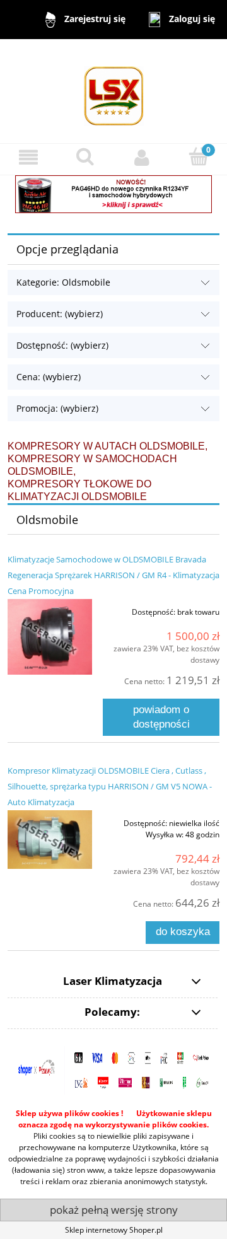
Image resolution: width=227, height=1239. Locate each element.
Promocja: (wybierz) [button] (57, 408)
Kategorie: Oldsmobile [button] (63, 282)
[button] (28, 157)
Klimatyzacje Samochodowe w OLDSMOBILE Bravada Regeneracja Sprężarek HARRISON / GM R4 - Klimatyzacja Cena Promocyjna (113, 575)
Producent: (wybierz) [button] (59, 314)
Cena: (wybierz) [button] (48, 377)
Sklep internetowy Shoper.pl (114, 1229)
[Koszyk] (198, 157)
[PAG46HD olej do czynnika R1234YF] (113, 193)
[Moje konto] (142, 157)
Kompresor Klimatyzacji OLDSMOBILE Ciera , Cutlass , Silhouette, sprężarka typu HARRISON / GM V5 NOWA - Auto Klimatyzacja (110, 786)
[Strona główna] (114, 90)
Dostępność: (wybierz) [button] (62, 345)
